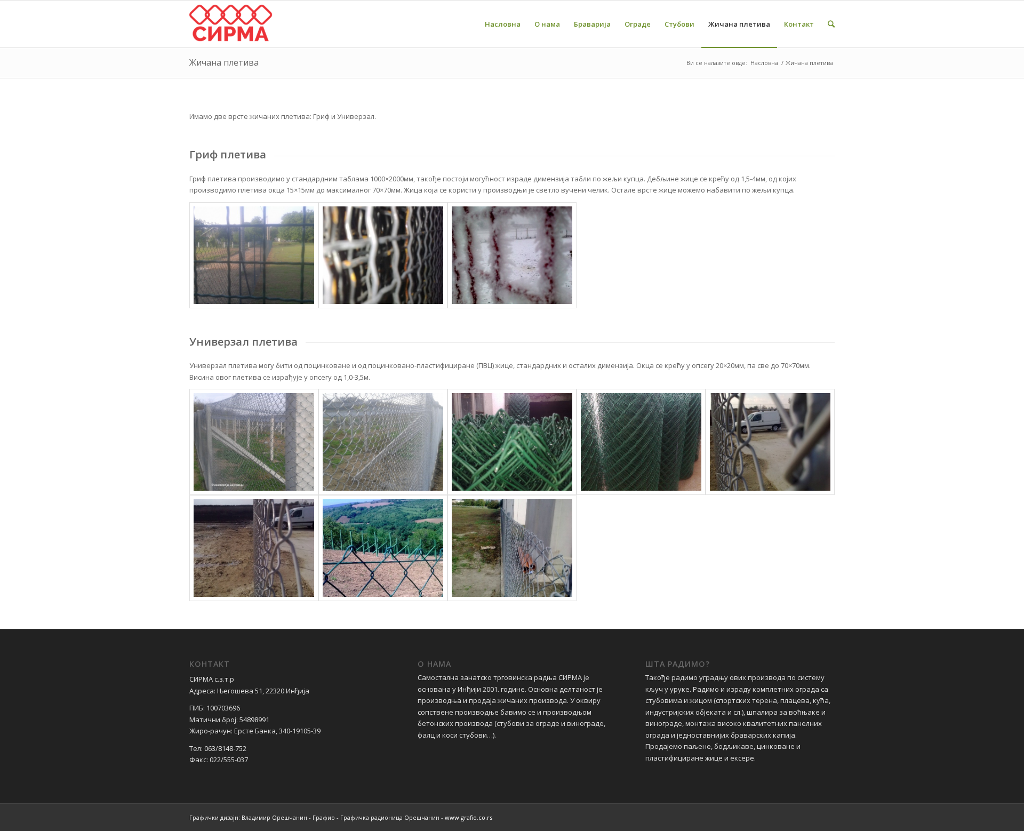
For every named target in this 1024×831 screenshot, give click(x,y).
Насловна (764, 63)
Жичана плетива (224, 62)
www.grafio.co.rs (468, 817)
